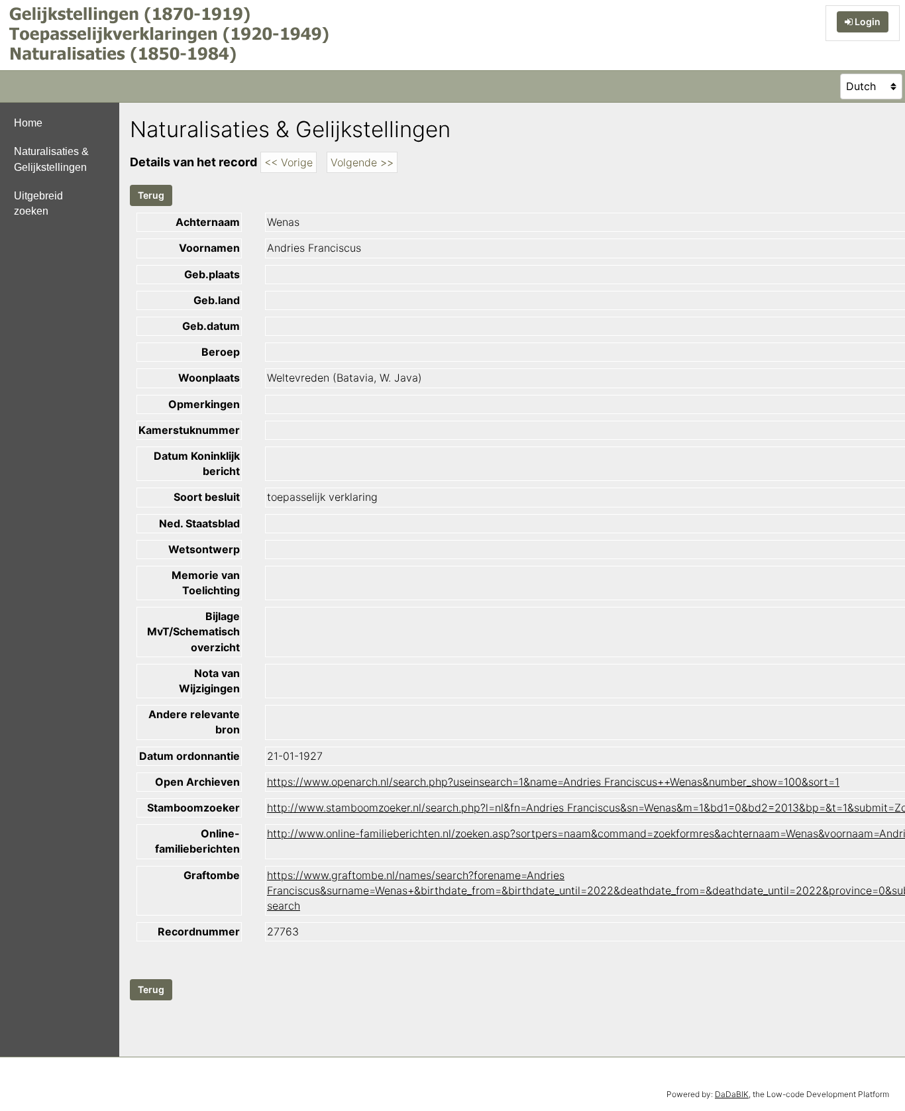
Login (866, 21)
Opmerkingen (204, 404)
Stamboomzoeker (193, 807)
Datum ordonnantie (189, 756)
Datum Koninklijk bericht (197, 463)
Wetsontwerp (204, 549)
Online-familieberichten (197, 841)
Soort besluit (207, 496)
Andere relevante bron (194, 722)
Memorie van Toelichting (206, 582)
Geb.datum (211, 326)
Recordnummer (199, 931)
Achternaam (208, 222)
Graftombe (212, 875)
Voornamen (209, 247)
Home (28, 123)
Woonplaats (209, 377)
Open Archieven (197, 781)
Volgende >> (362, 162)
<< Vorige (288, 162)
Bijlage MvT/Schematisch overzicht (193, 631)
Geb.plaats (212, 274)
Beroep (220, 351)
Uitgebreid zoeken (38, 203)
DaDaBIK (732, 1094)
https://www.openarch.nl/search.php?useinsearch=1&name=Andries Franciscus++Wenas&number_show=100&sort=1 (553, 781)
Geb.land (216, 300)
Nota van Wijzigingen (209, 680)
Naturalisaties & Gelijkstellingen (51, 159)
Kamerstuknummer (189, 430)
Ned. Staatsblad (199, 523)
